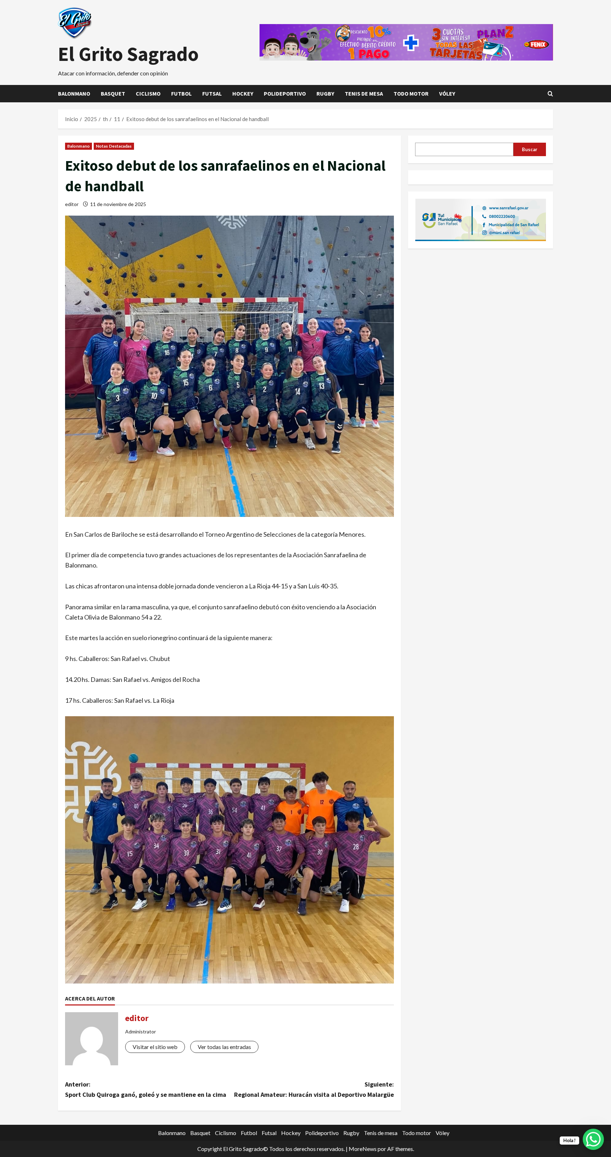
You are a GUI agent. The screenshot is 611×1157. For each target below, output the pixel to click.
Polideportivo (285, 93)
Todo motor (411, 93)
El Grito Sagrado (128, 53)
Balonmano (74, 93)
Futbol (181, 93)
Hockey (242, 93)
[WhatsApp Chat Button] (593, 1139)
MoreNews (363, 1148)
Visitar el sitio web (155, 1046)
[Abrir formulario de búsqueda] (550, 94)
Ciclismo (148, 93)
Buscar (529, 149)
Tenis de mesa (364, 93)
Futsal (212, 93)
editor (71, 204)
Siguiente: (314, 1089)
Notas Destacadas (114, 146)
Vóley (447, 93)
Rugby (325, 93)
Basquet (113, 93)
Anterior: (145, 1089)
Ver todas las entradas (224, 1046)
